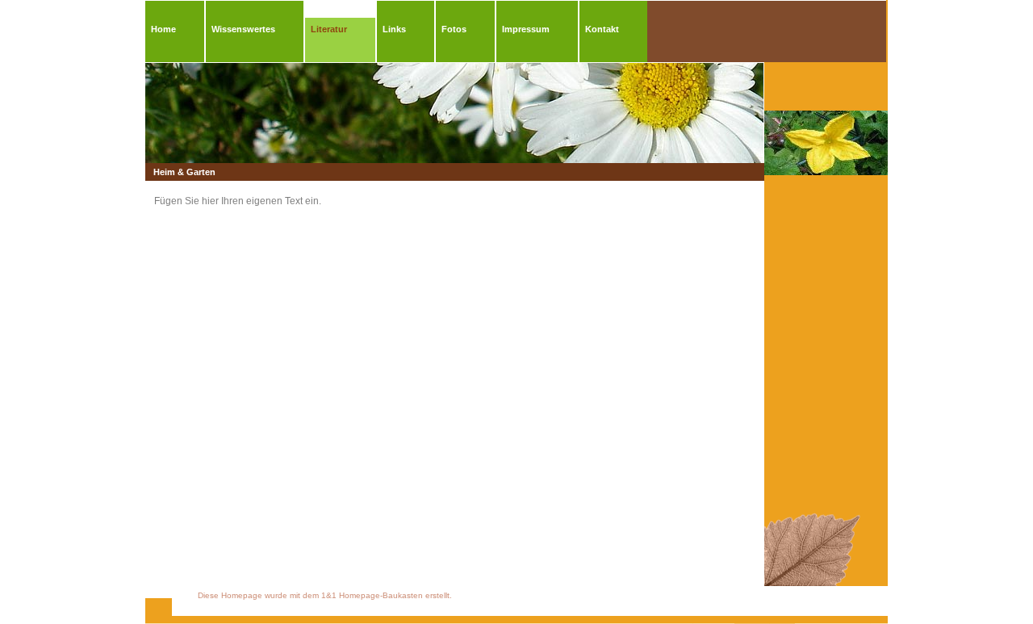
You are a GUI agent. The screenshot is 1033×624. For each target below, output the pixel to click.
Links (394, 29)
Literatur (329, 29)
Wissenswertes (243, 29)
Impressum (526, 29)
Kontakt (602, 29)
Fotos (453, 29)
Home (163, 29)
